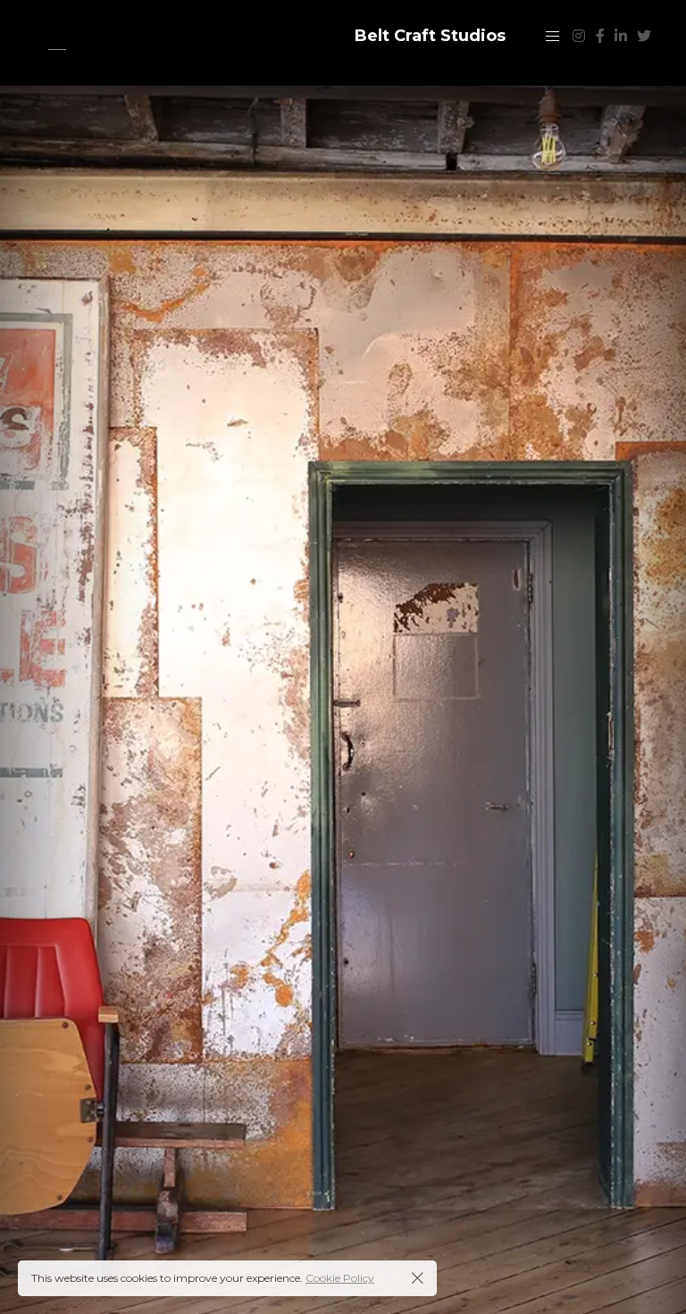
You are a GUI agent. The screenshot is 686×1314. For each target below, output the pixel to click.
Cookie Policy (339, 1278)
